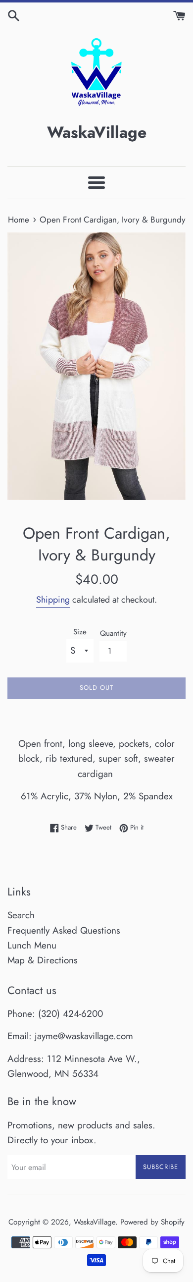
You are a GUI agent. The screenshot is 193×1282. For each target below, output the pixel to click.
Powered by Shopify (152, 1222)
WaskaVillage (94, 1222)
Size (80, 631)
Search (21, 915)
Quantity (113, 633)
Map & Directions (42, 960)
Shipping (53, 599)
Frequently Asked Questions (63, 930)
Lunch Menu (31, 945)
